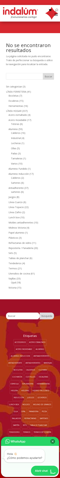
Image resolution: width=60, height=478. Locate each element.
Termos (26, 432)
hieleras (25, 390)
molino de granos (42, 404)
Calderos (30, 370)
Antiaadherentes (41, 356)
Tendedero (14, 432)
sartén (16, 425)
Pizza (44, 411)
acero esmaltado (37, 342)
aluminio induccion (20, 356)
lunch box (14, 404)
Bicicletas (18, 370)
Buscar (48, 76)
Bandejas (48, 363)
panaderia (33, 411)
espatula (14, 384)
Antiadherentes (33, 363)
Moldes (26, 404)
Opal (23, 411)
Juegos (30, 397)
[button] (52, 441)
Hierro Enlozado (40, 390)
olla (16, 411)
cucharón (17, 377)
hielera (14, 390)
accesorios (20, 342)
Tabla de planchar (38, 425)
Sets (25, 425)
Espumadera (27, 384)
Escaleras (43, 377)
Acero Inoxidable (24, 349)
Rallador (16, 418)
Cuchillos (30, 377)
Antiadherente (15, 363)
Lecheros (42, 397)
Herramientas (43, 384)
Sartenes (44, 418)
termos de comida (42, 432)
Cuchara (42, 370)
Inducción (19, 397)
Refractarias (30, 418)
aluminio (40, 349)
